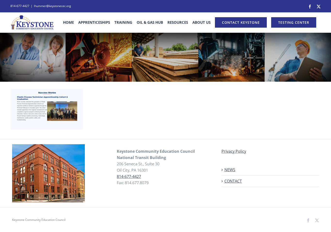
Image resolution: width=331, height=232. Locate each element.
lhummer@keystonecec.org (52, 6)
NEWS (229, 169)
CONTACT (233, 181)
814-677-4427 (129, 176)
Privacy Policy (233, 151)
